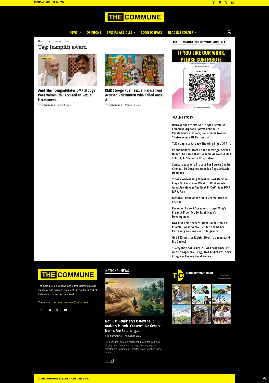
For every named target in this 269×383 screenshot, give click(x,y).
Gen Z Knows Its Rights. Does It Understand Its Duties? (201, 239)
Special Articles (119, 32)
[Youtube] (232, 3)
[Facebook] (213, 3)
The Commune (46, 104)
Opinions (94, 32)
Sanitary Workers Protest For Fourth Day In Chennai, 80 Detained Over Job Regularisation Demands (201, 169)
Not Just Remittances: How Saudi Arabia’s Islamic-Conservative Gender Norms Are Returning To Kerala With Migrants (199, 227)
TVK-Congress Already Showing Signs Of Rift (201, 144)
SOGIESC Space (151, 32)
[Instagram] (220, 3)
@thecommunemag (199, 272)
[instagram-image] (181, 294)
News (74, 32)
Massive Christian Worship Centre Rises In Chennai (199, 200)
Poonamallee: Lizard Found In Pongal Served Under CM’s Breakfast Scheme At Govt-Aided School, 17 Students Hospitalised (201, 154)
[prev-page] (107, 361)
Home (41, 41)
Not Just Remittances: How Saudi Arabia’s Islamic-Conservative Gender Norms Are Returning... (132, 326)
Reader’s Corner (180, 32)
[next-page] (112, 361)
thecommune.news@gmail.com (70, 302)
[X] (226, 3)
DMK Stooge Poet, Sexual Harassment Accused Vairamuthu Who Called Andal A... (134, 95)
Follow (224, 275)
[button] (229, 32)
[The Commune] (134, 17)
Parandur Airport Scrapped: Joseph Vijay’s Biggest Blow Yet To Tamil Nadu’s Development (199, 212)
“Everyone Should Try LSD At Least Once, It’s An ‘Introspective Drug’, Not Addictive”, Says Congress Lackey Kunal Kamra (201, 252)
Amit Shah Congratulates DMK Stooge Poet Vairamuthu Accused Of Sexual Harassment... (66, 95)
